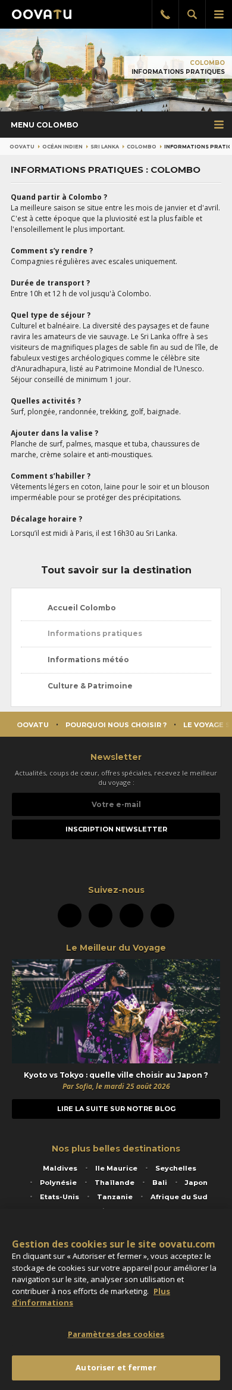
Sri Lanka (104, 147)
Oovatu (22, 147)
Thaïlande (114, 1182)
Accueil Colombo (81, 607)
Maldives (60, 1168)
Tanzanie (115, 1197)
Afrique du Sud (179, 1197)
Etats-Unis (59, 1197)
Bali (159, 1182)
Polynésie (58, 1182)
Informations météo (87, 659)
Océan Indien (62, 147)
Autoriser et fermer (116, 1367)
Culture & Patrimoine (89, 685)
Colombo (207, 63)
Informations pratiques (94, 633)
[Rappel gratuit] (165, 14)
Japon (196, 1182)
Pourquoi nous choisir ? (116, 725)
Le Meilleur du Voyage (116, 947)
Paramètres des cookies (116, 1334)
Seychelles (175, 1168)
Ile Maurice (116, 1168)
